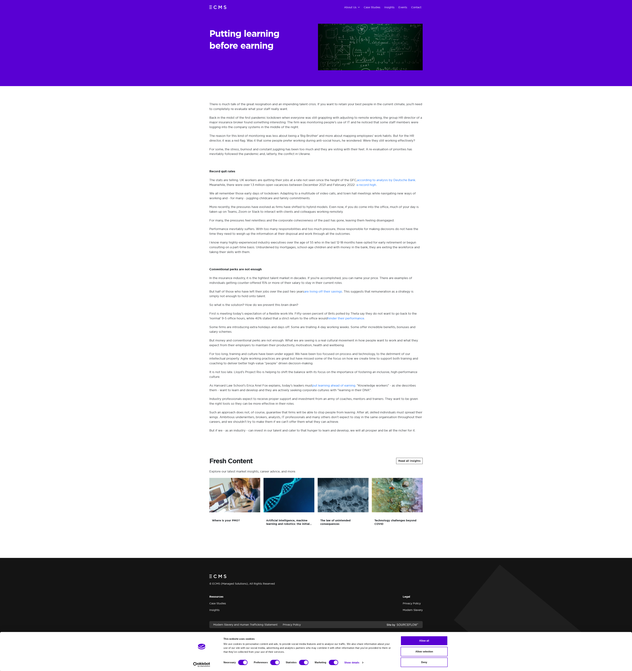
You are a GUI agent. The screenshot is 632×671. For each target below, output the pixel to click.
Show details (351, 662)
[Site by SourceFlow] (402, 624)
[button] (409, 461)
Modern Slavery (413, 610)
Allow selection (424, 651)
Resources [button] (216, 596)
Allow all (424, 640)
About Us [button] (350, 7)
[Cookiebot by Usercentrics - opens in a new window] (201, 664)
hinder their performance (346, 318)
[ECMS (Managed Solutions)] (217, 7)
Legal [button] (406, 596)
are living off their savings (323, 291)
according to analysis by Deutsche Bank (386, 180)
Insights (214, 610)
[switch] (275, 662)
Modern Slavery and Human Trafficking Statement (245, 624)
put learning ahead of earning (333, 385)
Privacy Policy (412, 603)
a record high (366, 185)
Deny (424, 662)
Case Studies (217, 603)
